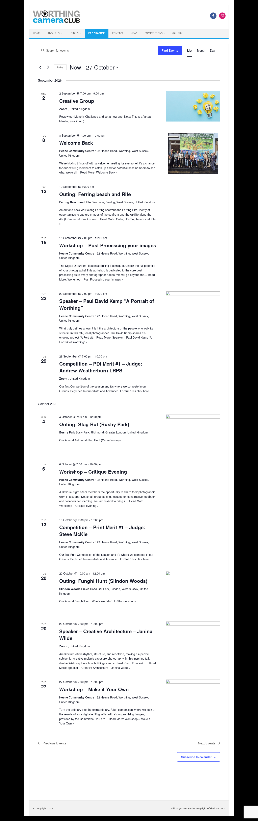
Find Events (170, 50)
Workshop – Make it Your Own (94, 689)
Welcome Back (76, 142)
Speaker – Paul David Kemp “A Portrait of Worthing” (106, 304)
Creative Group (76, 100)
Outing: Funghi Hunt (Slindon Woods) (103, 580)
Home (36, 33)
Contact (117, 33)
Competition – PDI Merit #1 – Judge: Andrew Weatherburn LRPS (100, 367)
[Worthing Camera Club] (56, 21)
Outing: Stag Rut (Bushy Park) (94, 424)
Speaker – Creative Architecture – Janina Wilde (105, 634)
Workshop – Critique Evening (93, 471)
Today (60, 67)
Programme (96, 33)
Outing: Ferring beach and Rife (95, 194)
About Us (53, 33)
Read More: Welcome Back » (99, 172)
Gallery (177, 33)
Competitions (153, 33)
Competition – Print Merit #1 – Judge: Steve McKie (102, 530)
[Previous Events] (40, 67)
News (134, 33)
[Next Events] (48, 67)
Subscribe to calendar (196, 757)
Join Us (73, 33)
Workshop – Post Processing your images (107, 245)
